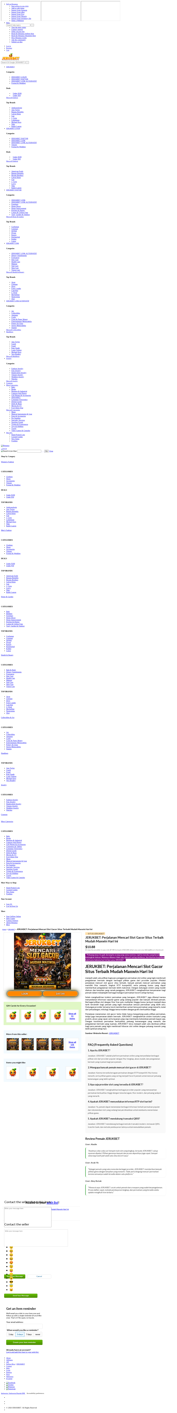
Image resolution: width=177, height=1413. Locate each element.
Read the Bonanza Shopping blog (23, 36)
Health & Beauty (7, 655)
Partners (9, 1372)
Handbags (9, 332)
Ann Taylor (15, 110)
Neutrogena (15, 297)
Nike (13, 124)
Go (46, 451)
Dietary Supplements (19, 256)
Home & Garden (7, 597)
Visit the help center (18, 27)
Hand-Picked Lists (18, 435)
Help (8, 23)
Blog (8, 925)
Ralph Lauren (16, 126)
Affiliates (9, 1360)
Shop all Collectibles (13, 330)
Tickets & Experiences (19, 424)
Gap (12, 116)
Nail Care (14, 266)
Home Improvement (18, 208)
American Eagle (17, 171)
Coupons (9, 383)
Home (4, 929)
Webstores (9, 1376)
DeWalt (14, 231)
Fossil (13, 346)
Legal (8, 1370)
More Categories (12, 385)
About (8, 1358)
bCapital (9, 1379)
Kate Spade (15, 348)
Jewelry (9, 358)
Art (12, 311)
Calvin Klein (16, 114)
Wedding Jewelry (17, 377)
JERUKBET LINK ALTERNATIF (24, 81)
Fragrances (15, 258)
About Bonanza (11, 923)
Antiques (14, 315)
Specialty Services (18, 420)
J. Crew (14, 118)
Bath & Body (11, 670)
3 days (20, 1334)
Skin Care (15, 268)
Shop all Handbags (12, 356)
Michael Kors (16, 122)
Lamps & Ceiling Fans (19, 213)
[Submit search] (32, 25)
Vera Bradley (16, 354)
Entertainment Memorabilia (21, 321)
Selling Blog (10, 1364)
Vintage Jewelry (17, 375)
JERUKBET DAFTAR (19, 79)
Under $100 (17, 93)
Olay (13, 299)
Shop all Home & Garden (15, 217)
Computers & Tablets (14, 847)
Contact (9, 1366)
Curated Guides (17, 437)
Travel (13, 429)
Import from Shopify (19, 16)
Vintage (14, 145)
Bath (8, 612)
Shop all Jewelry (12, 381)
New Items (15, 439)
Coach (13, 344)
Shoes (8, 479)
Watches (14, 379)
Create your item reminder (24, 1342)
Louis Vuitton (16, 350)
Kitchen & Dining (18, 210)
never (37, 1334)
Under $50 (17, 95)
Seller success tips (17, 32)
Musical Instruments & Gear (21, 414)
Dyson (13, 233)
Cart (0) (9, 904)
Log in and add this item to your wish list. (22, 1352)
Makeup (14, 264)
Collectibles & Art (7, 718)
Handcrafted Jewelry (18, 373)
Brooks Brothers (17, 175)
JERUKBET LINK (18, 141)
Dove (13, 286)
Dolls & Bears (16, 404)
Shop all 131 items (72, 1044)
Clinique (14, 284)
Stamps (14, 328)
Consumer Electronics (19, 400)
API (7, 1362)
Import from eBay (18, 12)
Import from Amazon (19, 10)
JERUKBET (10, 67)
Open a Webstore (17, 21)
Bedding (9, 614)
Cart (7, 50)
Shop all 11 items (72, 1016)
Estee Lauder (16, 288)
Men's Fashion (6, 530)
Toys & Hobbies (17, 426)
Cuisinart (14, 229)
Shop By (9, 433)
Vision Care (15, 270)
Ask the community (18, 40)
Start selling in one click (20, 6)
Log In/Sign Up (12, 906)
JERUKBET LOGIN (19, 77)
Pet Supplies (15, 418)
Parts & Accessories (18, 416)
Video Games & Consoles (20, 431)
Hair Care (15, 260)
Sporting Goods (17, 422)
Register (9, 48)
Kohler (13, 239)
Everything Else (17, 408)
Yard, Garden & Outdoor (20, 215)
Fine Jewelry (16, 371)
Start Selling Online (13, 916)
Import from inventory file (21, 19)
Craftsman (15, 227)
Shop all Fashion (12, 98)
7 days (29, 1334)
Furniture (14, 204)
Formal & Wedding (18, 83)
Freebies (14, 441)
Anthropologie (16, 108)
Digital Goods (16, 402)
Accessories (10, 481)
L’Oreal (14, 293)
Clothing (9, 477)
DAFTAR (60, 994)
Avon (13, 282)
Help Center (10, 919)
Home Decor (16, 206)
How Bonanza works (19, 38)
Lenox (13, 241)
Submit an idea (16, 42)
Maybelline (15, 295)
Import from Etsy (17, 14)
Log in (8, 46)
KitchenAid (15, 237)
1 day (11, 1334)
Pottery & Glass (17, 324)
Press (8, 1374)
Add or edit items (17, 8)
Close (51, 451)
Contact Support (12, 921)
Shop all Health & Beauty (15, 272)
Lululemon (15, 120)
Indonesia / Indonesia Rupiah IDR (13, 1393)
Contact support (17, 29)
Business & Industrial (19, 391)
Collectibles (15, 313)
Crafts (13, 317)
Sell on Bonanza (12, 4)
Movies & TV (16, 406)
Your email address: (14, 1322)
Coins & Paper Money (19, 319)
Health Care (15, 262)
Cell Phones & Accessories (21, 395)
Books (13, 389)
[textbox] (13, 62)
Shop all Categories (13, 410)
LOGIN (25, 994)
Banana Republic (17, 112)
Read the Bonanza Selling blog (22, 34)
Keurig (13, 235)
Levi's (13, 184)
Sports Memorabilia (18, 326)
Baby (13, 387)
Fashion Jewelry (17, 369)
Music (13, 412)
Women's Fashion (7, 462)
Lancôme (14, 291)
